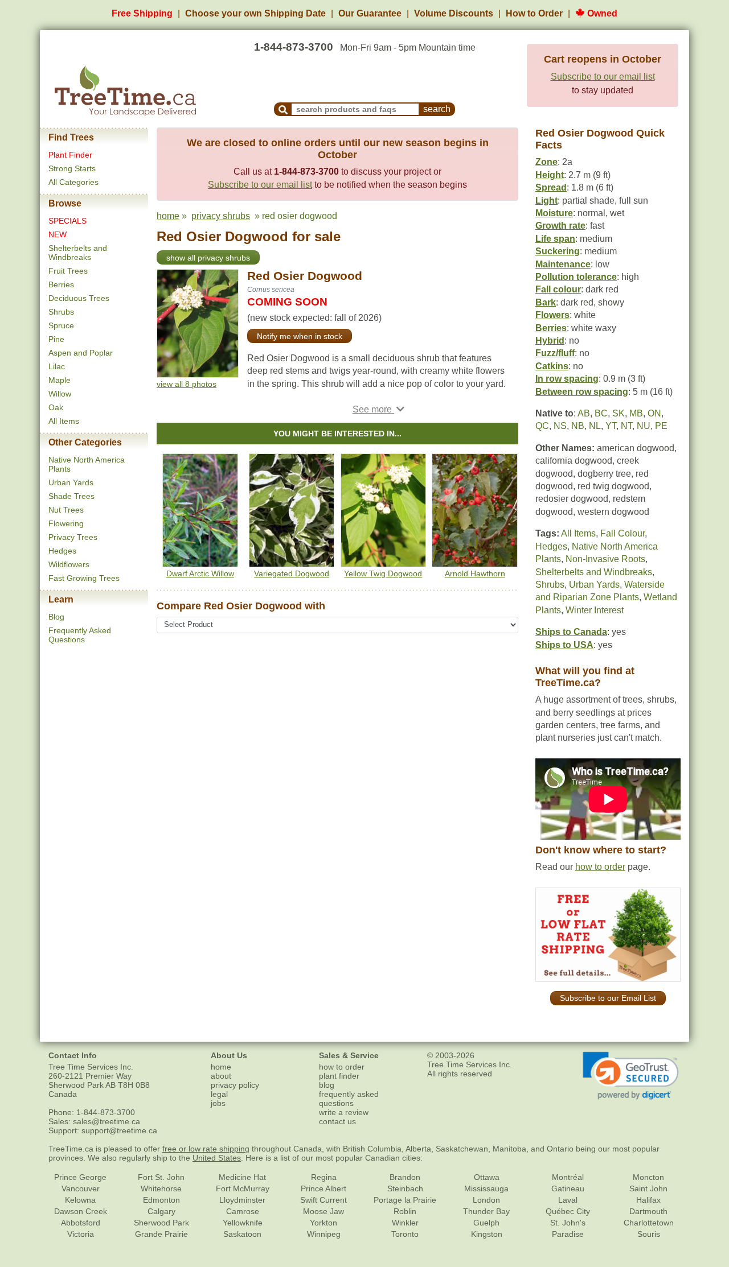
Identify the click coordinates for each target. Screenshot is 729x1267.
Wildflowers (68, 564)
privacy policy (235, 1084)
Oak (55, 407)
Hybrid (549, 340)
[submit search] (283, 109)
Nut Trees (66, 509)
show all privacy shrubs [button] (208, 257)
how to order (600, 867)
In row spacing (567, 378)
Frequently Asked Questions (79, 635)
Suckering (557, 251)
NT (626, 426)
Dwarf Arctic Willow (200, 573)
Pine (56, 339)
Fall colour (558, 289)
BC (601, 413)
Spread (551, 187)
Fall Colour (622, 533)
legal (219, 1094)
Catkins (551, 366)
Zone (546, 162)
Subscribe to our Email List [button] (608, 997)
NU (643, 426)
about (221, 1075)
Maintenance (563, 264)
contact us (337, 1121)
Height (549, 175)
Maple (59, 380)
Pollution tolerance (576, 277)
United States (217, 1157)
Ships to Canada (571, 632)
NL (595, 426)
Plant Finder (70, 154)
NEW (57, 234)
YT (610, 426)
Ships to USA (564, 645)
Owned (601, 13)
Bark (545, 302)
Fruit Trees (68, 270)
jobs (218, 1103)
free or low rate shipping (205, 1148)
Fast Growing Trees (84, 578)
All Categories (73, 182)
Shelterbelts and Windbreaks (77, 253)
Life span (555, 239)
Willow (59, 393)
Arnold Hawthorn (475, 573)
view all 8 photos (186, 384)
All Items (63, 421)
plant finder (339, 1075)
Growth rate (560, 225)
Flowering (66, 523)
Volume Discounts (453, 13)
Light (546, 200)
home (168, 216)
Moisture (554, 213)
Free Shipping (142, 13)
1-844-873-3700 (293, 47)
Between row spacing (581, 392)
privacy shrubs (220, 216)
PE (661, 426)
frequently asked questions (349, 1098)
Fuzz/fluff (555, 353)
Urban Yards (70, 482)
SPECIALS (67, 220)
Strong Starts (72, 168)
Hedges (62, 550)
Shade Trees (71, 496)
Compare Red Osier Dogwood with (241, 606)
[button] (378, 409)
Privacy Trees (72, 537)
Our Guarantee (370, 13)
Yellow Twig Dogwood (383, 573)
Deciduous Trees (78, 298)
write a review (343, 1112)
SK (618, 413)
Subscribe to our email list (603, 76)
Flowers (552, 315)
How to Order (534, 13)
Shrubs (61, 311)
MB (636, 413)
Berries (61, 284)
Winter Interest (595, 610)
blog (326, 1084)
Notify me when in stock (299, 336)
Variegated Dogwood (291, 573)
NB (577, 426)
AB (584, 413)
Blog (56, 616)
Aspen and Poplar (80, 352)
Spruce (61, 325)
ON (654, 413)
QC (542, 426)
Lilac (56, 366)
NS (560, 426)
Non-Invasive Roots (605, 559)
